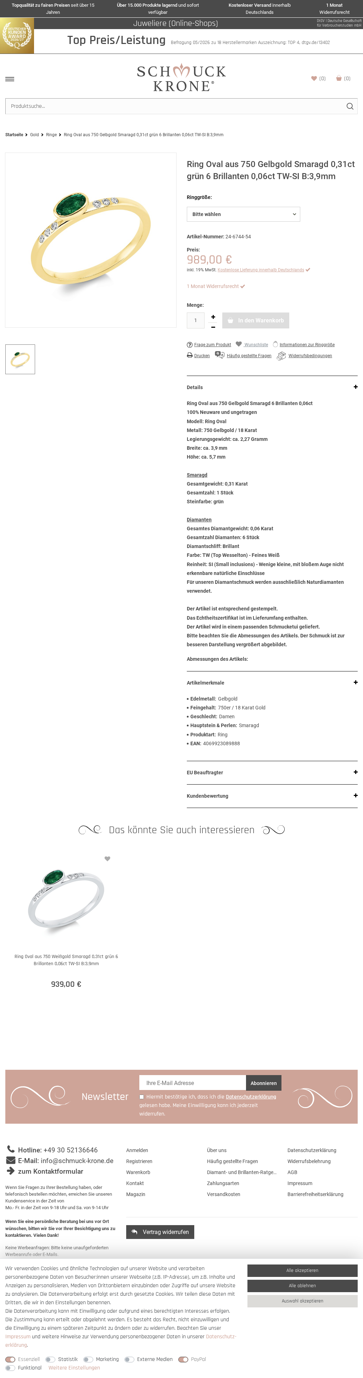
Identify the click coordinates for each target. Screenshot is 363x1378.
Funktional (29, 1368)
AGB (292, 1172)
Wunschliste (322, 78)
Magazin (135, 1194)
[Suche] (350, 106)
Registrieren (139, 1161)
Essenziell (29, 1359)
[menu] (10, 79)
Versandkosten (223, 1194)
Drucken (202, 355)
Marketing (107, 1359)
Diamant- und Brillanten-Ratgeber (242, 1172)
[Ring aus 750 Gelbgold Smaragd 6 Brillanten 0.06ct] (91, 240)
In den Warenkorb (260, 320)
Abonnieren (264, 1083)
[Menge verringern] (213, 328)
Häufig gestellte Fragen (232, 1161)
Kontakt (135, 1183)
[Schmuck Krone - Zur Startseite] (181, 77)
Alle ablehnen (302, 1286)
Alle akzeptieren (302, 1270)
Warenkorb (347, 78)
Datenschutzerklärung (311, 1150)
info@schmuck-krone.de (77, 1161)
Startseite (14, 134)
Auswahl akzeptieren (302, 1301)
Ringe (51, 134)
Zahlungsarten (223, 1183)
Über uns (217, 1150)
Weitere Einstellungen (74, 1368)
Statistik (68, 1359)
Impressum (299, 1183)
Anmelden (137, 1150)
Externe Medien (155, 1359)
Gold (34, 134)
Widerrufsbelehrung (309, 1161)
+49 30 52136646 (71, 1150)
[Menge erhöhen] (213, 317)
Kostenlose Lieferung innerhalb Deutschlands (261, 269)
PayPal (198, 1359)
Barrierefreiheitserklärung (315, 1194)
